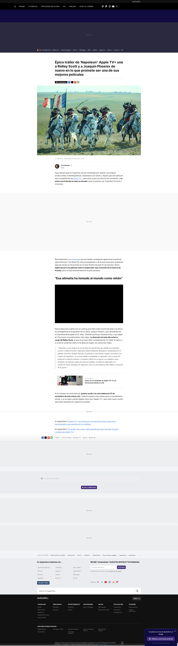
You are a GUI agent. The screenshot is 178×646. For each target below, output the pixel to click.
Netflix (95, 50)
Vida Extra (56, 609)
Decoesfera (117, 609)
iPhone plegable (65, 50)
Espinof (70, 609)
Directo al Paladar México (88, 629)
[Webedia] (136, 1)
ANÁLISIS (72, 6)
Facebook (69, 82)
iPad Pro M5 (96, 555)
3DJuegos (56, 607)
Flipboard (106, 6)
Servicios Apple (66, 437)
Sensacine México (73, 629)
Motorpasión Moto (103, 609)
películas (93, 437)
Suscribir (121, 567)
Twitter (117, 6)
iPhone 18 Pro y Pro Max (58, 555)
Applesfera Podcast (44, 567)
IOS (64, 6)
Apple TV (102, 50)
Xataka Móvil (41, 609)
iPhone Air (55, 50)
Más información (103, 644)
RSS (113, 581)
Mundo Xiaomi (42, 617)
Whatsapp (82, 50)
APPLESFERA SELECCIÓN (50, 6)
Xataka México (42, 629)
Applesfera (41, 612)
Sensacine (71, 607)
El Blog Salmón (133, 607)
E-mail (78, 82)
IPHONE (22, 6)
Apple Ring (123, 555)
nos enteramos (74, 259)
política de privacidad (115, 571)
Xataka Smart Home (43, 615)
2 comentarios (62, 82)
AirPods (40, 571)
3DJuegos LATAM (58, 629)
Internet (116, 50)
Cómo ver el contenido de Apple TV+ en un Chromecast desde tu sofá (100, 382)
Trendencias (117, 607)
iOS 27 (75, 50)
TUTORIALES (32, 6)
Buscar (137, 591)
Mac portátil (76, 567)
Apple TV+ (77, 178)
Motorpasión (102, 607)
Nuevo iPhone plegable (110, 555)
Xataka (39, 607)
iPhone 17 (58, 578)
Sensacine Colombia (71, 632)
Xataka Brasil (41, 632)
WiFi (89, 50)
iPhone (110, 50)
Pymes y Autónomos (132, 610)
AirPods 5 (87, 555)
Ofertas (57, 574)
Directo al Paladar (88, 607)
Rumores (40, 574)
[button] (66, 165)
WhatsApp (76, 574)
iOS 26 (75, 578)
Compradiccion (118, 612)
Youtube (113, 6)
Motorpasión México (102, 629)
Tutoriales (58, 567)
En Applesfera (89, 378)
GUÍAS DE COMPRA (86, 6)
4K (122, 50)
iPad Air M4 (71, 555)
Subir (135, 598)
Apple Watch (77, 571)
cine (85, 437)
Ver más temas (43, 583)
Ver (90, 487)
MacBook (40, 578)
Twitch (103, 6)
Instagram (110, 6)
